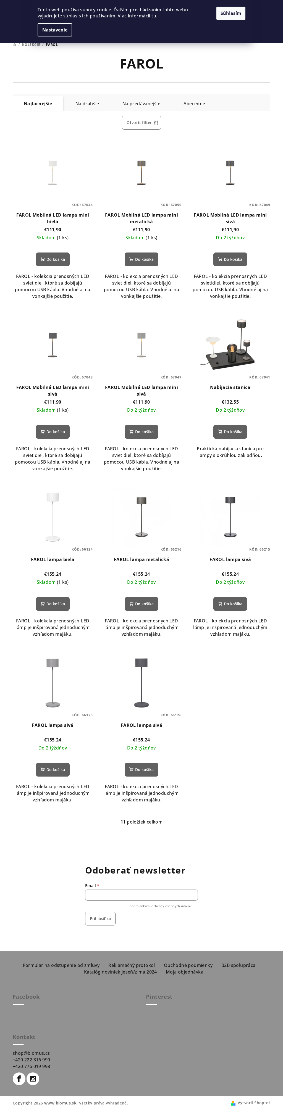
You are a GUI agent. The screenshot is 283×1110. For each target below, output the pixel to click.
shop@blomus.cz (31, 1053)
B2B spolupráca (238, 965)
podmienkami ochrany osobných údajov (161, 906)
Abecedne (194, 104)
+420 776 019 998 (31, 1066)
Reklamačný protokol (131, 965)
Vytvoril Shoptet (254, 1102)
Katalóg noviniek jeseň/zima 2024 (120, 972)
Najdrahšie (87, 104)
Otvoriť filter (139, 122)
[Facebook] (19, 1078)
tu (153, 16)
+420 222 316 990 (31, 1060)
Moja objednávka (184, 972)
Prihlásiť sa (100, 918)
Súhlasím (231, 13)
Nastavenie (54, 30)
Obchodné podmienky (188, 965)
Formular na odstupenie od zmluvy (61, 965)
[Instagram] (33, 1078)
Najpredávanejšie (141, 104)
